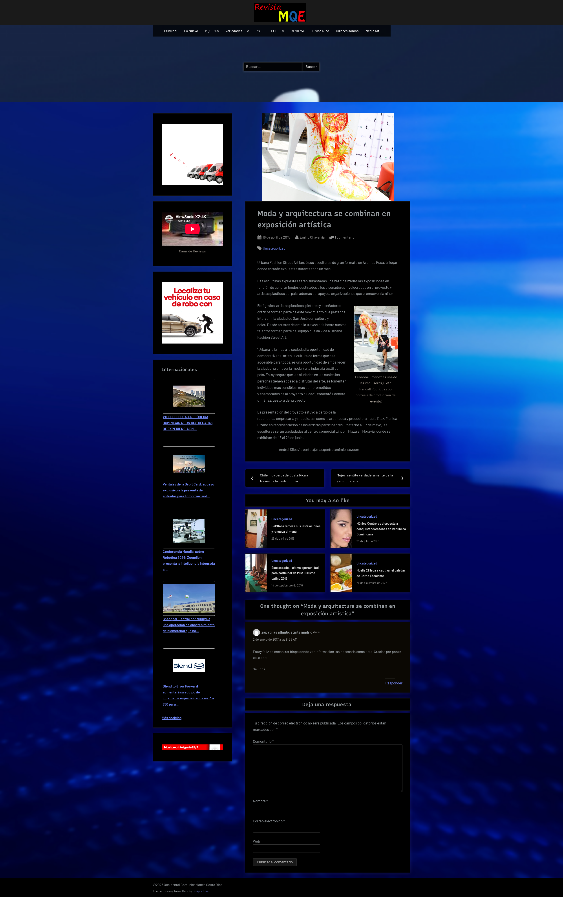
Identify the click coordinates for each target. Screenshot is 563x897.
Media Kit (372, 31)
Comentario (263, 741)
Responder (393, 683)
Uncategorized (274, 248)
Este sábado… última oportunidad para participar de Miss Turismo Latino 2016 (295, 573)
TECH (273, 31)
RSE (259, 31)
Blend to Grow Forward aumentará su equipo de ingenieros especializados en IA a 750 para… (188, 695)
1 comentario (345, 237)
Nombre (260, 801)
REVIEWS (298, 31)
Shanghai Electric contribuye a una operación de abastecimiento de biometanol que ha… (189, 625)
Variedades (234, 31)
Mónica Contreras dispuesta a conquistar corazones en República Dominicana (381, 529)
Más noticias (171, 717)
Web (256, 841)
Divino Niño (320, 31)
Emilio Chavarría (312, 237)
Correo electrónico (269, 821)
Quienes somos (347, 31)
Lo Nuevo (191, 31)
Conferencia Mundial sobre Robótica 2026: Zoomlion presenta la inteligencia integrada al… (189, 560)
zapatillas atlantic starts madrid (287, 632)
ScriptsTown (201, 891)
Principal (170, 31)
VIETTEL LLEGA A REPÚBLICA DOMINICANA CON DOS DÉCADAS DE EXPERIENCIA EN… (187, 423)
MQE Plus (212, 31)
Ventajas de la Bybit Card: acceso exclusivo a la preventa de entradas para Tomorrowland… (188, 490)
